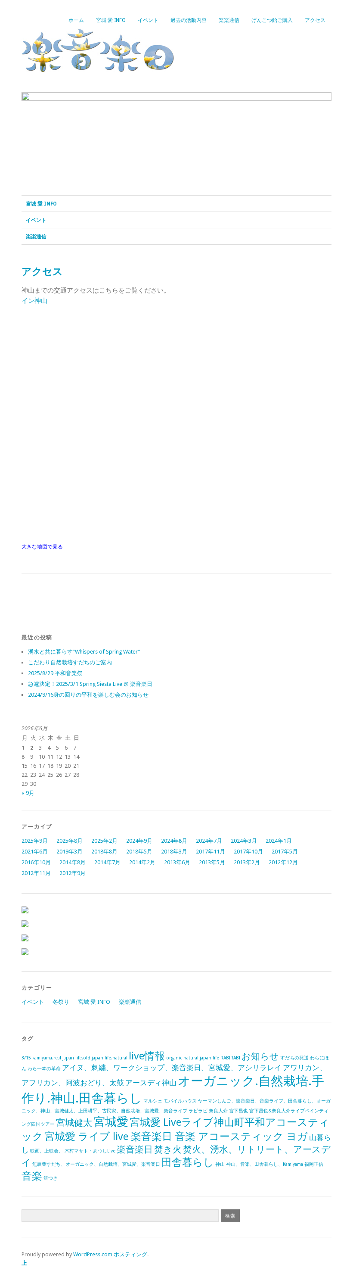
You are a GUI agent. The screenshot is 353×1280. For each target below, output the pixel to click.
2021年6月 (35, 851)
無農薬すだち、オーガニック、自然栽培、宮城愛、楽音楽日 (96, 1164)
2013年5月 (212, 862)
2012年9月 (72, 873)
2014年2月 (142, 862)
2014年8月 (72, 862)
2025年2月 (104, 841)
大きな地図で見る (42, 547)
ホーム (76, 20)
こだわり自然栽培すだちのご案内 (70, 662)
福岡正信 (313, 1164)
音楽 (32, 1176)
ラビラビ (198, 1111)
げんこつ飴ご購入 (272, 20)
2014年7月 (107, 862)
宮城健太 (74, 1123)
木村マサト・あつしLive (90, 1151)
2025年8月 (69, 841)
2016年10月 (36, 862)
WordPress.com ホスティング (110, 1254)
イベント (148, 20)
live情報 (147, 1056)
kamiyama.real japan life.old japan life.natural (79, 1058)
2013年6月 (177, 862)
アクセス (315, 20)
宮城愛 (110, 1121)
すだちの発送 (294, 1058)
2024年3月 (244, 841)
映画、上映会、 (46, 1151)
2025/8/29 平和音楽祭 (55, 673)
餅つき (50, 1178)
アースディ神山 (150, 1082)
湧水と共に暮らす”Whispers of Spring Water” (84, 651)
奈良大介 (218, 1111)
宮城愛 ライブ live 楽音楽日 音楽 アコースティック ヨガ (176, 1136)
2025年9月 (35, 841)
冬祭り (61, 1002)
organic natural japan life (192, 1058)
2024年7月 (209, 841)
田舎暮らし (187, 1162)
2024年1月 (279, 841)
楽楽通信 (229, 20)
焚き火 (168, 1149)
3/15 (26, 1058)
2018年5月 (139, 851)
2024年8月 (174, 841)
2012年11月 (36, 873)
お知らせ (260, 1056)
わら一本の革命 (44, 1068)
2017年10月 (248, 851)
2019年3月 (69, 851)
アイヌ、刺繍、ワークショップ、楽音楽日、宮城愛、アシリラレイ (172, 1067)
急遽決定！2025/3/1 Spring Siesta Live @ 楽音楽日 (90, 684)
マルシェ (152, 1101)
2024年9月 (139, 841)
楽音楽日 (135, 1149)
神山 (220, 1164)
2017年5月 (285, 851)
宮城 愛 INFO (111, 20)
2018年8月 (104, 851)
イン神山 (34, 301)
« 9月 (28, 793)
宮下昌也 (238, 1111)
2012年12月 (283, 862)
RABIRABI (230, 1058)
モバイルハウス (180, 1101)
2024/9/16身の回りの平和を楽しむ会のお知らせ (88, 694)
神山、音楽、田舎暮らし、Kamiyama (264, 1164)
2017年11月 (210, 851)
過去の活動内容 (188, 20)
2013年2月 (247, 862)
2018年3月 (174, 851)
